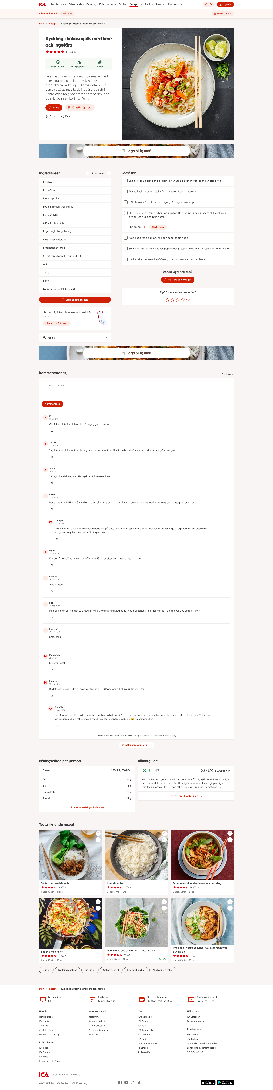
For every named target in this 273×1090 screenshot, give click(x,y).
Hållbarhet (193, 1011)
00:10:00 (135, 227)
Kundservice (175, 4)
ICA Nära (142, 1025)
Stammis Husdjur (96, 1025)
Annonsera (143, 1047)
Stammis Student (96, 1021)
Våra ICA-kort (95, 1034)
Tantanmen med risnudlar (55, 883)
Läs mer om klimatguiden (184, 795)
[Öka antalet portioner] (109, 173)
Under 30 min (57, 66)
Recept (133, 4)
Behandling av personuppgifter (202, 1047)
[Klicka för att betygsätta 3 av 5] (177, 299)
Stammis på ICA (97, 1011)
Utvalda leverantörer (148, 1043)
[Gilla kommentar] (51, 430)
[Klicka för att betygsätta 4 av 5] (182, 299)
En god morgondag (196, 1021)
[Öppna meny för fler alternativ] (98, 839)
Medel (100, 66)
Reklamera (192, 1034)
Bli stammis (93, 1016)
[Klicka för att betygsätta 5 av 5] (187, 299)
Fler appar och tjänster (50, 1061)
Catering (91, 4)
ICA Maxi (142, 1039)
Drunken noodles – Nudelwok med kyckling (197, 883)
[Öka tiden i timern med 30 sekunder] (144, 227)
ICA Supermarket (146, 1030)
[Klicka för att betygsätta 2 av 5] (172, 299)
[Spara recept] (98, 833)
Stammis (160, 4)
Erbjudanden (76, 4)
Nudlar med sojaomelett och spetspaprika (131, 950)
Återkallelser (193, 1039)
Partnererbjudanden (98, 1030)
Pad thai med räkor (52, 951)
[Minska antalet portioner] (87, 173)
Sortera (226, 374)
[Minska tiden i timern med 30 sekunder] (126, 227)
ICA (140, 1011)
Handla (43, 1011)
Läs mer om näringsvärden (85, 807)
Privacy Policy (147, 736)
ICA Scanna (44, 1052)
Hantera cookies (195, 1051)
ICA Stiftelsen (193, 1016)
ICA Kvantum (144, 1034)
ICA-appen (44, 1047)
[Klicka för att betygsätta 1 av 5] (167, 299)
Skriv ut (54, 116)
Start (41, 23)
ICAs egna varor (145, 1016)
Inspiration (146, 4)
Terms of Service (164, 736)
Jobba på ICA (144, 1052)
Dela (67, 116)
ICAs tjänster (46, 1042)
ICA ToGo (43, 1056)
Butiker (123, 4)
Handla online (58, 4)
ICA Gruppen (144, 1021)
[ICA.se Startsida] (42, 4)
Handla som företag (49, 1034)
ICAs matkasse (107, 4)
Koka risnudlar (115, 883)
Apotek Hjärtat (46, 1030)
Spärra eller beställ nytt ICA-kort (202, 1043)
